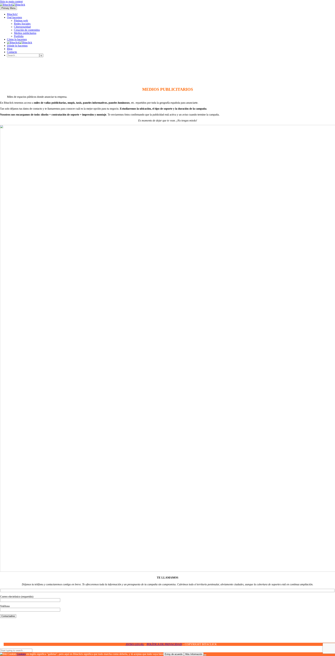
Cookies (21, 654)
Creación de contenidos (27, 29)
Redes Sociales (22, 23)
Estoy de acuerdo (174, 654)
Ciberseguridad (22, 26)
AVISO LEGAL (135, 644)
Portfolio (19, 36)
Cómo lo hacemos (17, 39)
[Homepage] (12, 4)
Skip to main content (11, 1)
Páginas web (21, 20)
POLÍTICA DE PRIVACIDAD (164, 644)
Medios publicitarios (25, 33)
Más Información (193, 654)
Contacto (12, 51)
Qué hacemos (14, 17)
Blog (9, 48)
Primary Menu (8, 8)
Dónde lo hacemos (17, 45)
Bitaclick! (12, 14)
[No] (205, 654)
